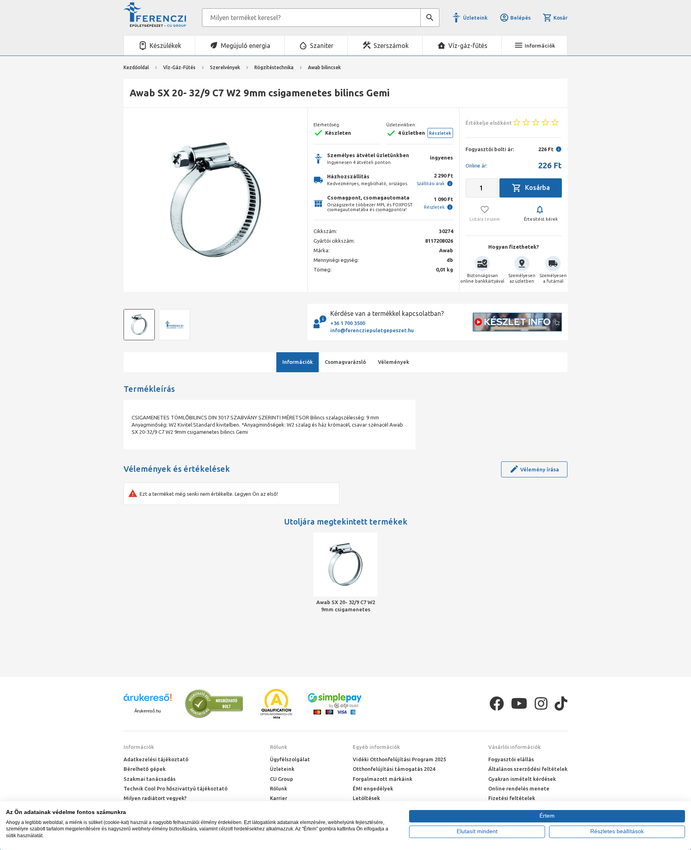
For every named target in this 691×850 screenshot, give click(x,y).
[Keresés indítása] (429, 17)
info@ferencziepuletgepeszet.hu (372, 330)
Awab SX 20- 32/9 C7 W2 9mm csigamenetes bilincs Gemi (345, 606)
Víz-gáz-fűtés (467, 45)
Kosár (560, 17)
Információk (139, 747)
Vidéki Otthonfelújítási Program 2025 (399, 759)
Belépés (520, 17)
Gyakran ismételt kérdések (522, 779)
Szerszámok (391, 45)
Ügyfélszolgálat (290, 759)
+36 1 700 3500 (347, 323)
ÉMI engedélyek (373, 788)
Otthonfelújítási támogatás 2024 (394, 769)
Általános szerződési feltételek (527, 769)
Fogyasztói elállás (511, 759)
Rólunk (278, 747)
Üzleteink (475, 17)
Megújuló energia (245, 45)
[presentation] (136, 200)
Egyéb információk (376, 747)
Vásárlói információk (514, 747)
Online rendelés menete (518, 788)
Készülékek (165, 45)
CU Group (281, 779)
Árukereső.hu (147, 710)
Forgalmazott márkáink (382, 779)
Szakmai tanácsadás (150, 779)
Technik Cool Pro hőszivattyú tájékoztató (176, 788)
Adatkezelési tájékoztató (156, 759)
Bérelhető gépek (145, 769)
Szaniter (322, 45)
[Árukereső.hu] (148, 700)
